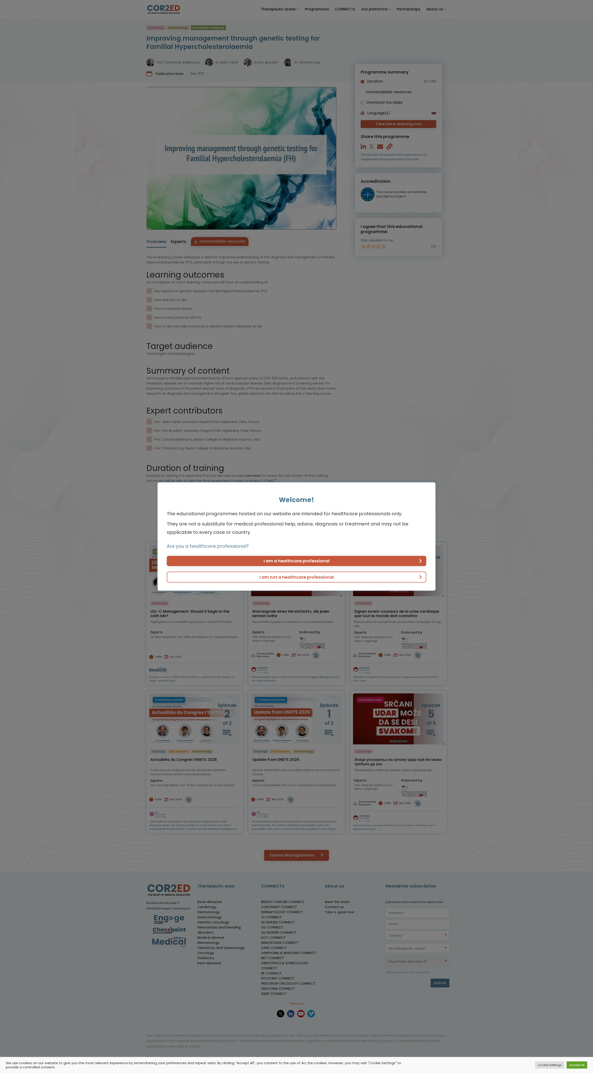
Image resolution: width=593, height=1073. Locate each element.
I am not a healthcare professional (296, 577)
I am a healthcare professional (297, 561)
